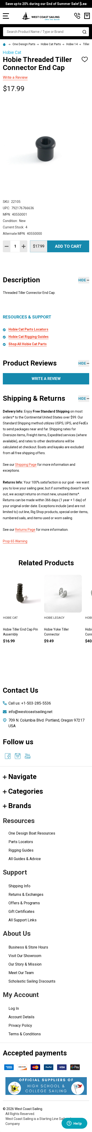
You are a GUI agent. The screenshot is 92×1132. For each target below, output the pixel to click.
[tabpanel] (63, 617)
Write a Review (15, 77)
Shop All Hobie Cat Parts (27, 344)
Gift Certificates (21, 911)
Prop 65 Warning (15, 541)
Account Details (21, 1017)
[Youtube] (28, 756)
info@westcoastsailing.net (30, 712)
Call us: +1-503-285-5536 (29, 703)
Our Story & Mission (25, 964)
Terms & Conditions (24, 1034)
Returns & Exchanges (25, 894)
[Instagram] (18, 756)
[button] (46, 1086)
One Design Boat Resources (31, 833)
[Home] (5, 44)
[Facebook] (8, 756)
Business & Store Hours (28, 947)
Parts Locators (20, 842)
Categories (25, 791)
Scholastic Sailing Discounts (31, 981)
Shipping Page (26, 464)
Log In (13, 1008)
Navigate (22, 776)
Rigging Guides (20, 850)
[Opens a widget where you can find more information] (74, 1124)
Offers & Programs (24, 903)
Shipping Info (19, 886)
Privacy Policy (20, 1025)
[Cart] (87, 16)
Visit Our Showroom (24, 955)
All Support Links (22, 920)
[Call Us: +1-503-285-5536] (77, 16)
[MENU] (6, 16)
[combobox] (46, 31)
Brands (19, 805)
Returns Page (25, 529)
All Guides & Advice (24, 859)
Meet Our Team (21, 973)
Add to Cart (68, 246)
